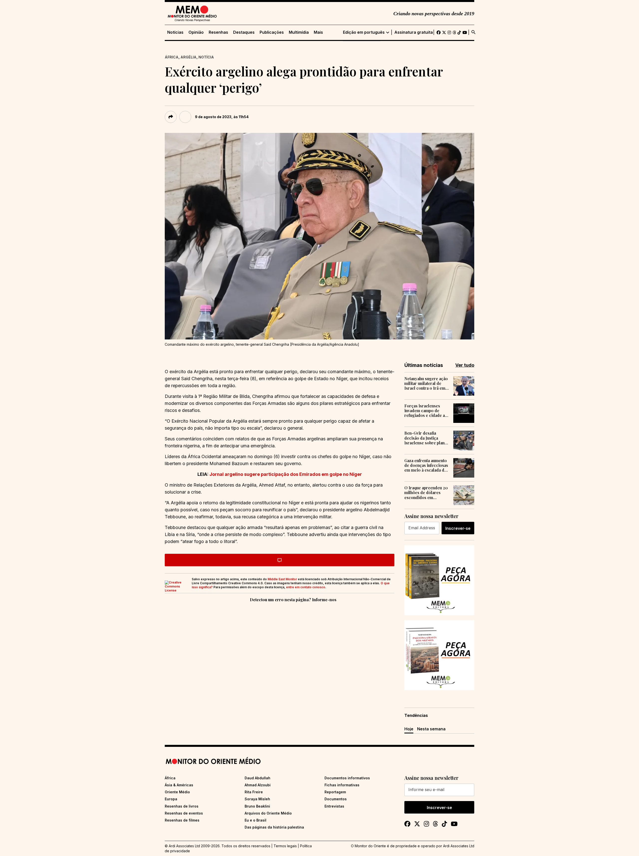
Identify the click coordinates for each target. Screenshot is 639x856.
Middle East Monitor (282, 579)
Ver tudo (464, 365)
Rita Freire (254, 792)
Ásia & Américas (179, 785)
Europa (171, 799)
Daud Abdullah (257, 778)
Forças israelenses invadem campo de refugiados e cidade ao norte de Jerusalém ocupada (425, 410)
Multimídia (299, 32)
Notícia (206, 57)
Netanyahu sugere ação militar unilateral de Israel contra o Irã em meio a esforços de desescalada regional (426, 383)
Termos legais (285, 846)
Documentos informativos (347, 778)
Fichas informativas (341, 785)
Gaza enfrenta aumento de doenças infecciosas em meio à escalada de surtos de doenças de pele (426, 465)
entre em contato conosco (305, 587)
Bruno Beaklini (257, 806)
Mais (318, 32)
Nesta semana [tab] (431, 728)
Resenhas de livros (181, 806)
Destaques (244, 32)
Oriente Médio (177, 792)
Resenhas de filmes (182, 820)
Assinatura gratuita (413, 32)
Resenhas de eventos (184, 813)
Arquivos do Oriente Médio (268, 813)
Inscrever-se (458, 528)
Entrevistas (334, 806)
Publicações (272, 32)
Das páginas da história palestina (274, 827)
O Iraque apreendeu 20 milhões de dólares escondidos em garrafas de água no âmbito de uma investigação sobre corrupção (426, 492)
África (171, 57)
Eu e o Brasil (255, 820)
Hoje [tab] (408, 728)
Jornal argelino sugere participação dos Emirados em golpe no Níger (285, 474)
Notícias (175, 32)
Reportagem (335, 792)
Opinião (196, 32)
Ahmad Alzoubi (258, 785)
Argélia (188, 57)
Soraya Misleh (257, 799)
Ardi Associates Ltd (458, 846)
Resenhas (218, 32)
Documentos (335, 799)
